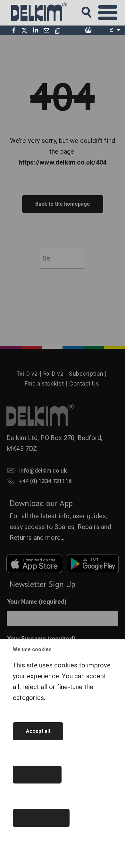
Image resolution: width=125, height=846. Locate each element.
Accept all (38, 731)
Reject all (37, 774)
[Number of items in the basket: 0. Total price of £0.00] (88, 30)
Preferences (41, 818)
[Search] (92, 10)
